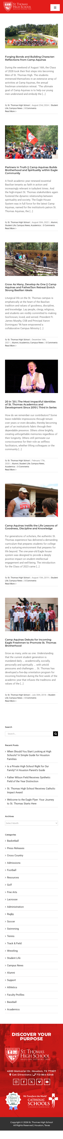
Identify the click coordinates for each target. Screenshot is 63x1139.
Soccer (11, 921)
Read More (10, 111)
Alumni (54, 222)
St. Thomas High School (19, 105)
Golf (9, 884)
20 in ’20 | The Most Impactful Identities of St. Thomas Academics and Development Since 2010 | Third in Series (31, 404)
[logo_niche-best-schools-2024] (13, 1092)
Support (11, 980)
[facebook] (24, 1082)
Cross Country (15, 855)
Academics (36, 225)
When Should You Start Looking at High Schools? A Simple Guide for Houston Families (29, 755)
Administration (15, 906)
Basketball (13, 840)
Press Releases (15, 848)
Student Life (10, 225)
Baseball (12, 1002)
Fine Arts (12, 892)
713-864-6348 (45, 1074)
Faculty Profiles (15, 994)
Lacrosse (12, 899)
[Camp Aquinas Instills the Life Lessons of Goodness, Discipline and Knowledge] (31, 500)
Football (11, 870)
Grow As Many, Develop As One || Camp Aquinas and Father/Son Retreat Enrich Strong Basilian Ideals (30, 287)
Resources (13, 877)
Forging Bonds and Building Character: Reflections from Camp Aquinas (30, 58)
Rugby (10, 914)
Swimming (13, 928)
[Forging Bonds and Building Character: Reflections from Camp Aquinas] (31, 35)
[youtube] (47, 1082)
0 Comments (30, 108)
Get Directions (21, 1074)
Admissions (13, 862)
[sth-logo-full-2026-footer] (31, 1048)
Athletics (12, 987)
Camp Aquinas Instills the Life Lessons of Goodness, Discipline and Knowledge (31, 527)
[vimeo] (39, 1082)
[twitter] (32, 1082)
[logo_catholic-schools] (40, 1094)
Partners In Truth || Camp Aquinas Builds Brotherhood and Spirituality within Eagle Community (31, 170)
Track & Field (14, 943)
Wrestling (12, 950)
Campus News (15, 108)
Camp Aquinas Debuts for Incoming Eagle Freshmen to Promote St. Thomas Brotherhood (30, 642)
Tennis (10, 936)
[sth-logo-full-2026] (19, 2)
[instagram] (16, 1082)
